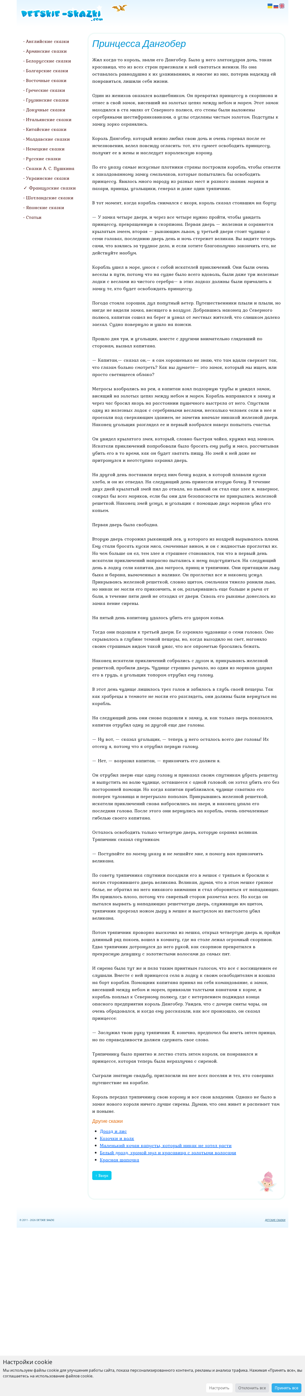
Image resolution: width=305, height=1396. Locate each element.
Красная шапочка (119, 1159)
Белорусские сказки (48, 60)
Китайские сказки (46, 129)
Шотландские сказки (49, 197)
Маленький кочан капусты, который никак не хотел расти (166, 1145)
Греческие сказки (45, 90)
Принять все (286, 1388)
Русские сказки (43, 158)
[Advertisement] (152, 1311)
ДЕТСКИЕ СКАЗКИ (275, 1220)
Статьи (33, 217)
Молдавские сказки (48, 139)
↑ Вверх (101, 1175)
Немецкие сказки (45, 148)
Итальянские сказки (48, 119)
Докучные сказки (45, 109)
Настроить (219, 1388)
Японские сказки (45, 207)
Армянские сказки (46, 51)
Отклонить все (252, 1388)
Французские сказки (52, 187)
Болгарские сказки (47, 70)
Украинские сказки (47, 178)
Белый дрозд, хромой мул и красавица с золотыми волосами (168, 1152)
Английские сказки (47, 41)
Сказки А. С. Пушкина (50, 168)
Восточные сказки (46, 80)
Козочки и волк (117, 1138)
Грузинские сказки (47, 99)
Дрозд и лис (113, 1131)
